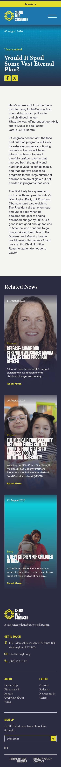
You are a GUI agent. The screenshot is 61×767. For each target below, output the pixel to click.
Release (11, 343)
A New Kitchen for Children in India (30, 559)
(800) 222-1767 (18, 661)
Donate (29, 4)
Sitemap (22, 761)
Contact (39, 761)
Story (10, 551)
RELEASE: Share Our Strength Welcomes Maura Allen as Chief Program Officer (30, 355)
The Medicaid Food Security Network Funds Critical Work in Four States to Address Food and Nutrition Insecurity (30, 449)
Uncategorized (13, 49)
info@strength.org (19, 654)
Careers (44, 685)
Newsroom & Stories (47, 695)
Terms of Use (17, 759)
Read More (14, 383)
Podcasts (44, 689)
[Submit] (53, 738)
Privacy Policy (42, 759)
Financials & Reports (12, 691)
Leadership (11, 685)
